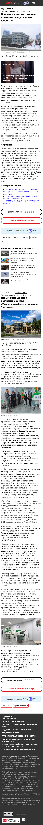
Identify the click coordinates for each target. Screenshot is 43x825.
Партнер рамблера (21, 814)
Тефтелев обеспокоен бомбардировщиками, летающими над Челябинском (23, 253)
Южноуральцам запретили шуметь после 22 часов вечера (20, 197)
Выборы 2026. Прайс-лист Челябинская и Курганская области (20, 745)
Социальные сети (10, 733)
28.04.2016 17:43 (7, 9)
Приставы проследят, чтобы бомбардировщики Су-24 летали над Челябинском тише (23, 274)
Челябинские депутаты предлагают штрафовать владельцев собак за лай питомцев (21, 191)
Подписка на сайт (10, 730)
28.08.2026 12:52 (7, 293)
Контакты (26, 730)
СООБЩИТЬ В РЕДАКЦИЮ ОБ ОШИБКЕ (18, 749)
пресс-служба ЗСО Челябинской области (18, 52)
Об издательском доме (13, 721)
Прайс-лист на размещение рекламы (19, 736)
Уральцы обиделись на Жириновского (23, 280)
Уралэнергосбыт (23, 339)
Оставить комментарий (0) (21, 220)
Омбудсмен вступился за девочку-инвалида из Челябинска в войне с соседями (22, 260)
